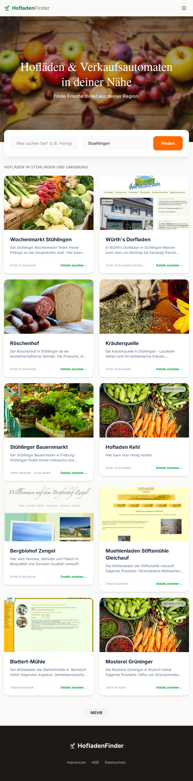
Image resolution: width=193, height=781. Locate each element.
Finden (168, 143)
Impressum (76, 762)
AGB (95, 762)
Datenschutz (115, 762)
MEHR (96, 712)
